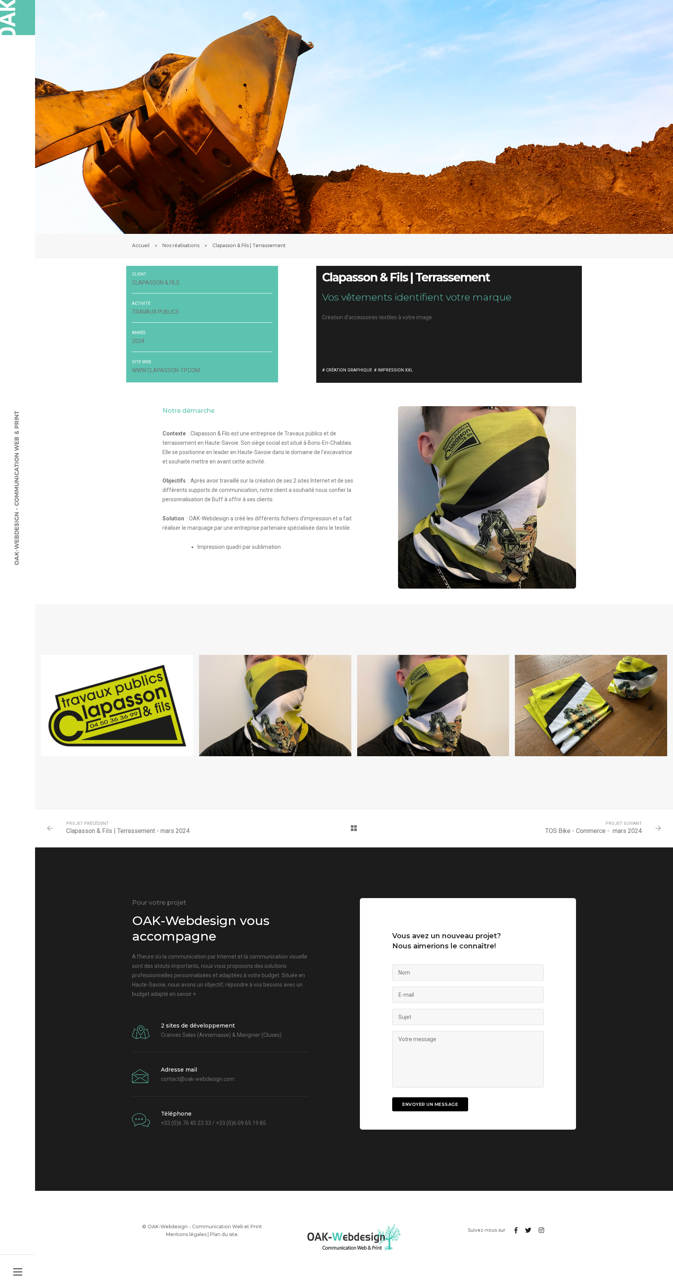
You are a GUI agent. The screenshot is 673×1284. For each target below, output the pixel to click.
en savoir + (182, 994)
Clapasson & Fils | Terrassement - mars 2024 (128, 831)
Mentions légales (186, 1234)
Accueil (141, 245)
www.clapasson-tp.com (166, 370)
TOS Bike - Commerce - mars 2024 (593, 831)
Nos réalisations (180, 245)
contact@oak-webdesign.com (197, 1079)
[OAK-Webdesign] (17, 17)
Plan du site (224, 1234)
